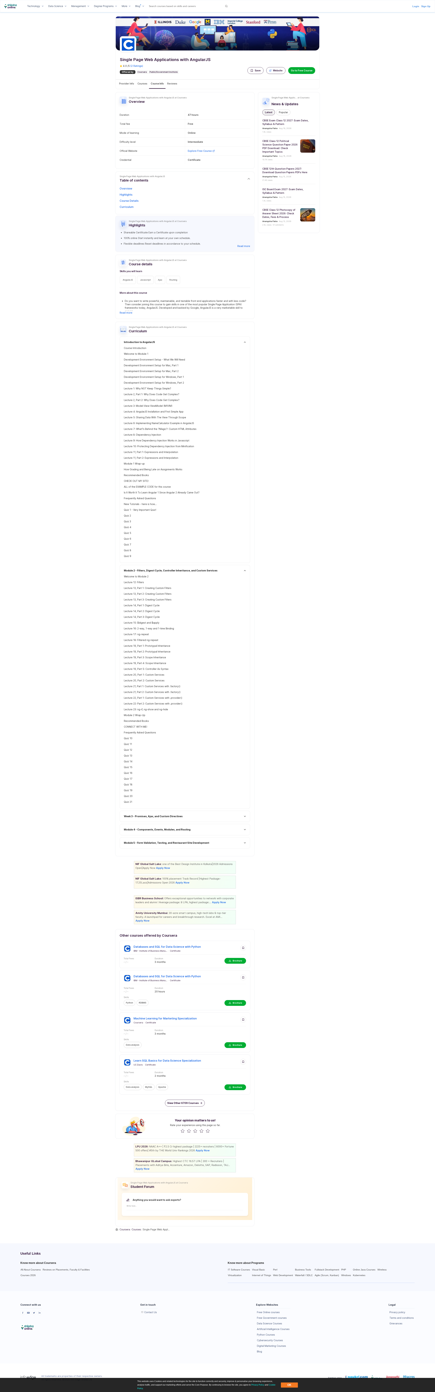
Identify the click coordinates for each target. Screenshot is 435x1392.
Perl (275, 1269)
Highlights (126, 194)
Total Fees (129, 958)
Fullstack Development (327, 1269)
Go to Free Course (301, 70)
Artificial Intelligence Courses (273, 1329)
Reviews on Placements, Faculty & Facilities (66, 1269)
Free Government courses (272, 1317)
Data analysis (132, 1045)
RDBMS (142, 1002)
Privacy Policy (257, 1385)
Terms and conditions (401, 1317)
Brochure (237, 960)
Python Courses (266, 1334)
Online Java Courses (364, 1269)
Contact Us (150, 1312)
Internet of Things (261, 1275)
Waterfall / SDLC (304, 1275)
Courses (142, 83)
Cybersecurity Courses (270, 1340)
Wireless (382, 1269)
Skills (126, 997)
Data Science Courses (269, 1323)
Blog (259, 1351)
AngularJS (128, 280)
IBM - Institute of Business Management (151, 951)
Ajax (160, 280)
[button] (255, 70)
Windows (346, 1275)
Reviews (172, 83)
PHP (343, 1269)
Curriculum (127, 207)
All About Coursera (31, 1269)
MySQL (148, 1087)
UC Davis (138, 1064)
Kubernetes (359, 1275)
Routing (173, 280)
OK (289, 1385)
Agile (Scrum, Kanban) (327, 1275)
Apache (162, 1087)
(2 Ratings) (136, 65)
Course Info (157, 83)
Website (278, 70)
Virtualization (235, 1275)
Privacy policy (397, 1312)
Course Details (129, 200)
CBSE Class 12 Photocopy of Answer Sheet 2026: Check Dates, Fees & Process (278, 213)
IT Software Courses (239, 1269)
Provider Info (126, 83)
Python (129, 1002)
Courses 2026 (28, 1275)
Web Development (283, 1275)
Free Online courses (268, 1312)
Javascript (145, 280)
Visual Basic (258, 1269)
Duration (159, 958)
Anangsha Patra (269, 128)
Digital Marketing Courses (271, 1345)
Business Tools (303, 1269)
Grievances (395, 1323)
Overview (126, 188)
